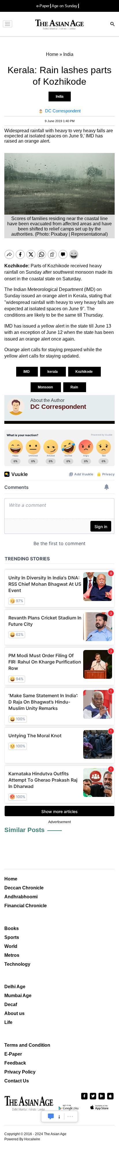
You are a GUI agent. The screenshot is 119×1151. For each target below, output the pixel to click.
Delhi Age (14, 986)
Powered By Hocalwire (22, 1139)
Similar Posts (24, 830)
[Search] (112, 24)
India (60, 97)
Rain (74, 387)
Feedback (15, 1063)
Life (8, 1022)
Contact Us (16, 1080)
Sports (11, 937)
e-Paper (42, 6)
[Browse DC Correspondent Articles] (16, 406)
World (10, 946)
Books (11, 928)
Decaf (10, 1004)
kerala (53, 372)
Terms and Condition (27, 1045)
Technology (17, 964)
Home (10, 878)
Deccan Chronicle (24, 887)
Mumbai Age (17, 995)
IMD (27, 372)
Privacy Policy (20, 1071)
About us (14, 1013)
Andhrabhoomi (21, 896)
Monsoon (46, 387)
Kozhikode (84, 372)
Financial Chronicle (25, 905)
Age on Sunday (64, 6)
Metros (11, 955)
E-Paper (13, 1054)
